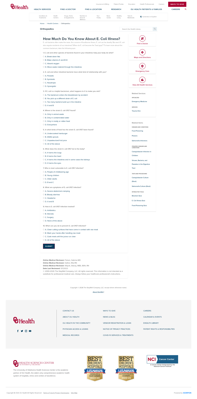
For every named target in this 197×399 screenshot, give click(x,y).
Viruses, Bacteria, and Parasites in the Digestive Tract (141, 164)
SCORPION (187, 393)
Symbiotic (50, 79)
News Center (109, 17)
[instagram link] (26, 331)
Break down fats (52, 57)
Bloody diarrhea (52, 195)
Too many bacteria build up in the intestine (63, 102)
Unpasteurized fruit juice (56, 140)
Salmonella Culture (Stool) (141, 186)
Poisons (134, 136)
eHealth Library (151, 323)
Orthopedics (65, 23)
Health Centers (55, 17)
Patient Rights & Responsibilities (159, 329)
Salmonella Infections (139, 141)
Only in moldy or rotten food (57, 121)
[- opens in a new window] (33, 363)
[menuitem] (185, 9)
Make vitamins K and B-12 (56, 60)
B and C (49, 182)
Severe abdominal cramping (57, 191)
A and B (49, 106)
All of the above (52, 144)
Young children (52, 175)
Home (42, 23)
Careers (176, 9)
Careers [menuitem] (161, 4)
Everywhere (51, 125)
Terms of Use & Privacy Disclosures (56, 393)
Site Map (74, 393)
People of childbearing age (57, 172)
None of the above (53, 221)
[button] (49, 246)
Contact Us (68, 311)
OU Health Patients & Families (146, 9)
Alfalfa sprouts (51, 137)
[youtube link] (30, 331)
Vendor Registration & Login (117, 323)
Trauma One (136, 111)
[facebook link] (18, 331)
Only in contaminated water (57, 118)
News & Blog (109, 317)
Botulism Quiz (137, 196)
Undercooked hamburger (56, 134)
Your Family (99, 17)
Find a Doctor (68, 9)
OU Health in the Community (76, 323)
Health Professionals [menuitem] (147, 4)
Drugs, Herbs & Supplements (69, 17)
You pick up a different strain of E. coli (61, 99)
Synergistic (50, 86)
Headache (50, 198)
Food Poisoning (137, 131)
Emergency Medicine (139, 101)
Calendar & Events (152, 317)
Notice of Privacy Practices (116, 329)
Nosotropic (50, 83)
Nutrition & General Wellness (83, 17)
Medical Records (71, 335)
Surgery (49, 217)
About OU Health (71, 317)
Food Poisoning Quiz (139, 205)
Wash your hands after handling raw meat (62, 233)
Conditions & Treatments (43, 17)
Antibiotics (50, 210)
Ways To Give (177, 4)
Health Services (42, 9)
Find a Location (93, 9)
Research (116, 9)
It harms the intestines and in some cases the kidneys (67, 160)
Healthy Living (119, 17)
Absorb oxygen (52, 64)
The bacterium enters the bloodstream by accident (66, 95)
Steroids (49, 214)
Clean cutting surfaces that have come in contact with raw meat (71, 230)
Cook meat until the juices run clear (60, 237)
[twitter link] (22, 331)
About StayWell (98, 292)
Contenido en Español (149, 17)
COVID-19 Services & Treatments (118, 335)
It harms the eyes (53, 163)
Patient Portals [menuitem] (119, 4)
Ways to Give (109, 311)
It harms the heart (53, 156)
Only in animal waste (54, 114)
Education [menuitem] (131, 4)
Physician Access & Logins (75, 329)
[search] (136, 29)
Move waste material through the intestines (63, 67)
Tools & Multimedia (131, 17)
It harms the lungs (53, 153)
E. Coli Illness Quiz (138, 201)
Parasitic (49, 76)
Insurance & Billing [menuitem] (102, 4)
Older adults (51, 179)
